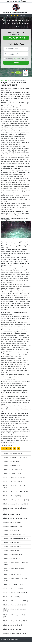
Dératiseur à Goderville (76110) (12, 482)
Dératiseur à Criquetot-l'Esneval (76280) (15, 457)
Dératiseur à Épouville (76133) (12, 542)
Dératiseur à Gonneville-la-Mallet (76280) (15, 492)
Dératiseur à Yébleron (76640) (12, 574)
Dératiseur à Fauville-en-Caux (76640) (14, 633)
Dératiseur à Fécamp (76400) (12, 473)
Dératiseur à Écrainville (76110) (12, 469)
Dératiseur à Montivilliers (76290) (13, 554)
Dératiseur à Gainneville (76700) (13, 589)
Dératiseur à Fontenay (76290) (12, 546)
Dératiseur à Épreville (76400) (12, 465)
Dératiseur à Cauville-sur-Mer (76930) (14, 534)
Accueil (3, 639)
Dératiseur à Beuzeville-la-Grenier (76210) (16, 538)
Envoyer (16, 63)
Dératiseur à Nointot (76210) (11, 558)
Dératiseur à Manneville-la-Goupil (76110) (15, 504)
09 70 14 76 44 (17, 37)
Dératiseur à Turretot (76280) (12, 496)
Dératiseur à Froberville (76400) (13, 453)
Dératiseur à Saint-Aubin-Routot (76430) (15, 601)
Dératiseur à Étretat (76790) (11, 461)
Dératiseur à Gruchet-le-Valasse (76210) (15, 621)
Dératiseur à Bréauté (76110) (11, 514)
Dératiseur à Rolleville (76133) (12, 522)
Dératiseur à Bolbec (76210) (11, 597)
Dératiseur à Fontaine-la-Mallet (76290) (15, 605)
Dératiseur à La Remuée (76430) (13, 584)
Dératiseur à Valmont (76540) (12, 550)
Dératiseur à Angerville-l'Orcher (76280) (15, 518)
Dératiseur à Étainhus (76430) (12, 530)
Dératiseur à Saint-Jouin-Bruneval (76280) (16, 500)
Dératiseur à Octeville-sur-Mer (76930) (15, 593)
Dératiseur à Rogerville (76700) (12, 629)
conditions (16, 58)
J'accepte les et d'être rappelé (16, 58)
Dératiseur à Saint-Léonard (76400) (14, 478)
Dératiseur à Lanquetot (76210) (12, 625)
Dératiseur (4, 80)
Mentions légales (12, 639)
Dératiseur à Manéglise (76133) (12, 526)
